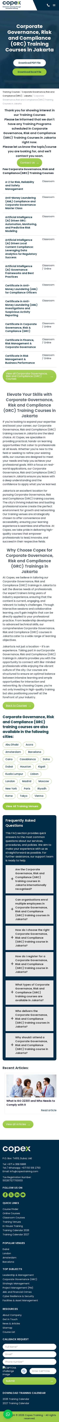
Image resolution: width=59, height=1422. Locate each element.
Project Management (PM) (18, 1287)
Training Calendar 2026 (16, 1230)
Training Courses (11, 91)
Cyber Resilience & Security (18, 1296)
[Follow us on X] (11, 1194)
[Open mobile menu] (54, 5)
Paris (27, 788)
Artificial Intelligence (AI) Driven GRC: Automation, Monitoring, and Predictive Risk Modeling (21, 224)
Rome (9, 796)
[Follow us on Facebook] (5, 1194)
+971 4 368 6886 (16, 1164)
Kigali (41, 766)
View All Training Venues (22, 806)
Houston (25, 766)
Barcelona (34, 752)
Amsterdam (13, 752)
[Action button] (24, 1371)
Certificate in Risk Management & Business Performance (20, 359)
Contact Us (27, 163)
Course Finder (10, 1209)
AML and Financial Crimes (17, 1292)
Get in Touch (10, 1319)
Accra (29, 744)
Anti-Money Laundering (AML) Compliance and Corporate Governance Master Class (20, 203)
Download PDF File (30, 62)
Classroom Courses (14, 1217)
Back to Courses (16, 705)
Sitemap (7, 1327)
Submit (10, 1381)
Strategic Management (16, 1283)
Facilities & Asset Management (20, 1300)
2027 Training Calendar (16, 1403)
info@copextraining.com (24, 1171)
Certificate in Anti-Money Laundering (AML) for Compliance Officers (21, 289)
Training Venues (12, 1221)
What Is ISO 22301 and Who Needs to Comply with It (30, 1103)
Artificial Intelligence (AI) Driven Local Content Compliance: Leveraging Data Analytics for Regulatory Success (21, 248)
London (10, 781)
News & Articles (11, 1323)
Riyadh (42, 788)
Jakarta (28, 95)
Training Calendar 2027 (16, 1234)
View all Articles (16, 1124)
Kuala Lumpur (14, 774)
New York (11, 788)
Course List (9, 1332)
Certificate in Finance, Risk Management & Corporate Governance (20, 343)
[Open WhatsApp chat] (7, 1414)
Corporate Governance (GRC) (20, 1279)
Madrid (26, 781)
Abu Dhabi (12, 744)
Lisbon (34, 774)
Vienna (39, 796)
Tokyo (23, 796)
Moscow (44, 781)
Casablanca (28, 759)
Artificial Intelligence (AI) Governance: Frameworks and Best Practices (19, 271)
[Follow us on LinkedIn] (17, 1194)
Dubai (9, 766)
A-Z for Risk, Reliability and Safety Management (19, 185)
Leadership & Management (18, 1275)
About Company (12, 1315)
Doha (46, 759)
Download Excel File (29, 72)
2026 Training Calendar (16, 1399)
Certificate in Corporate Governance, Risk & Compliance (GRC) (21, 327)
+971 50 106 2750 (30, 1167)
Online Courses (11, 1213)
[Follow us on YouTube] (23, 1194)
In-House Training (13, 1226)
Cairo (8, 759)
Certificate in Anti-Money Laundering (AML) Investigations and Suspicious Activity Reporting (21, 308)
